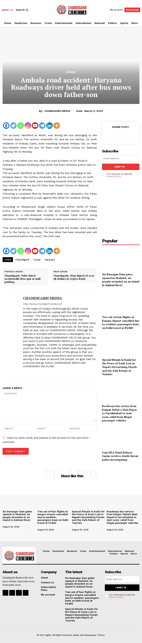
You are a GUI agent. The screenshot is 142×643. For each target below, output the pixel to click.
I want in (119, 167)
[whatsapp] (44, 372)
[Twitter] (13, 125)
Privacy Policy (113, 176)
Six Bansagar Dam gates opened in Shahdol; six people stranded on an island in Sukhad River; (120, 279)
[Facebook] (6, 125)
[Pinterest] (125, 135)
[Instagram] (28, 125)
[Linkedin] (49, 125)
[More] (56, 125)
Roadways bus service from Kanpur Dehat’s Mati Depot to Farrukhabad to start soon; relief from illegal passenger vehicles (119, 413)
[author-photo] (15, 523)
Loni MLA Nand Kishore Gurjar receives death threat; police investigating (120, 456)
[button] (22, 9)
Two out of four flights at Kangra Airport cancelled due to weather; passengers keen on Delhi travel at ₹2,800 (120, 322)
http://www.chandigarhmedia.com (42, 304)
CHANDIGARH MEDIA (57, 110)
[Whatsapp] (20, 125)
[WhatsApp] (134, 135)
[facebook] (24, 372)
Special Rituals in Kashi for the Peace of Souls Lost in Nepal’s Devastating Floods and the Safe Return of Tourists (119, 367)
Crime (71, 72)
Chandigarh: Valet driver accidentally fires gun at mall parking (22, 278)
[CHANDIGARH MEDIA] (11, 335)
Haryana (50, 259)
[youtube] (50, 372)
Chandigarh (22, 259)
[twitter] (37, 372)
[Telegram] (42, 125)
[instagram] (31, 372)
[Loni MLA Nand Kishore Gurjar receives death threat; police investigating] (120, 437)
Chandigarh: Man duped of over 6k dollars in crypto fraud (73, 277)
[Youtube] (35, 125)
